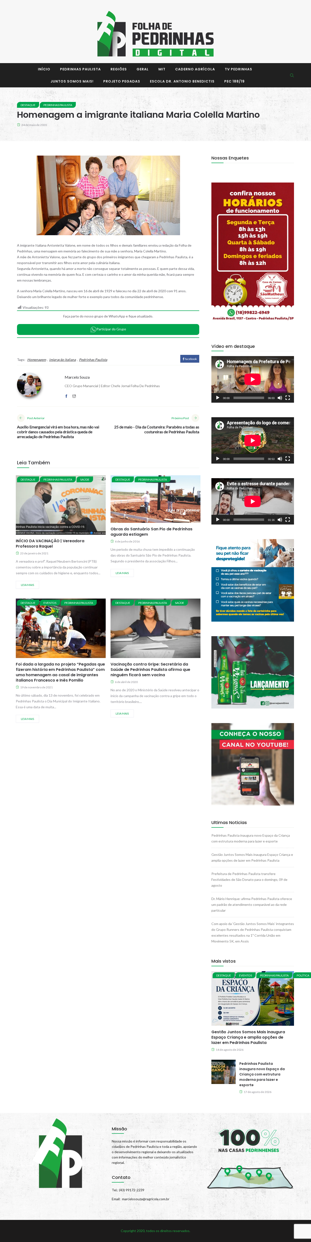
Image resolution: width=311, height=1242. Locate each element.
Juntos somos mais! (72, 81)
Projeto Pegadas (121, 81)
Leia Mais (27, 585)
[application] (252, 379)
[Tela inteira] (287, 397)
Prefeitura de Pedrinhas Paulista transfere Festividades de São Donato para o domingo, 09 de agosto (249, 879)
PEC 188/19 (234, 81)
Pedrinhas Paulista (80, 69)
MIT (161, 69)
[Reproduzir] (217, 397)
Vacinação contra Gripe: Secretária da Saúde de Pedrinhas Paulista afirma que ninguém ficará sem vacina (150, 669)
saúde (84, 479)
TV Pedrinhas (238, 69)
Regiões (119, 69)
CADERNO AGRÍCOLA (195, 69)
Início (44, 69)
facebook (190, 359)
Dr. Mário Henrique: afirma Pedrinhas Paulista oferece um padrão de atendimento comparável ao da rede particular (251, 904)
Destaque (28, 105)
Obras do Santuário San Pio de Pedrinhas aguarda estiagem (151, 531)
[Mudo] (279, 397)
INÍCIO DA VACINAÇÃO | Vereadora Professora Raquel (50, 543)
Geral (143, 69)
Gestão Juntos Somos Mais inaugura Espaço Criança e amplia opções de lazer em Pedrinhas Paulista (248, 1037)
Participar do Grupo (111, 329)
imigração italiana (62, 360)
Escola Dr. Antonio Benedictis (182, 81)
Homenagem (36, 360)
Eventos (49, 603)
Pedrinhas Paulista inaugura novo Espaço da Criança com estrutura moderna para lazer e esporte (262, 1074)
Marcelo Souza (77, 377)
